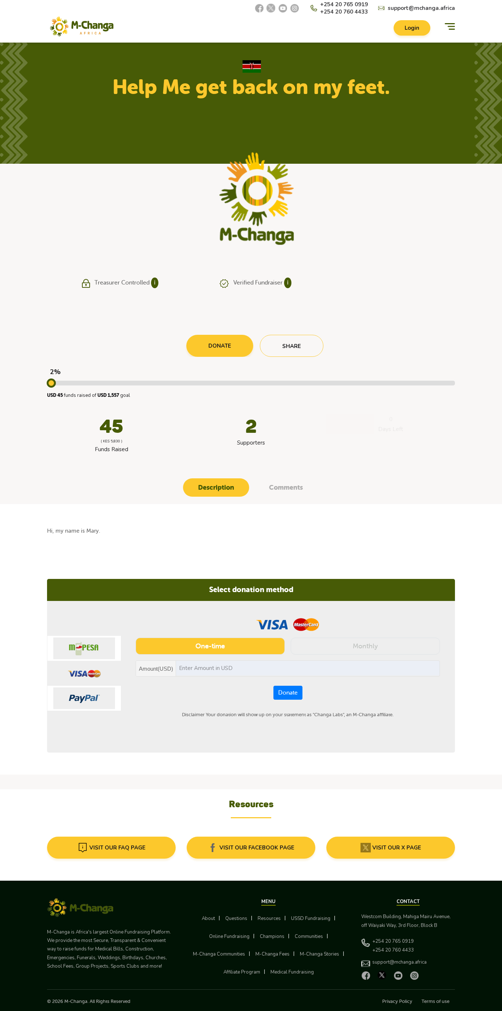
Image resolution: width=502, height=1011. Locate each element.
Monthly (365, 646)
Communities (309, 936)
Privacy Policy (397, 1001)
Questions (236, 918)
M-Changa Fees (272, 954)
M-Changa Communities (219, 954)
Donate (288, 692)
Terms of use (435, 1001)
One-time (210, 646)
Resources (269, 918)
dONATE (219, 345)
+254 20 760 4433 (344, 11)
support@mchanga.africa (421, 8)
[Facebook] (259, 8)
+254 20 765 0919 (344, 4)
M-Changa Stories (319, 954)
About (208, 918)
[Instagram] (294, 8)
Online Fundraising (229, 936)
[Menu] (450, 26)
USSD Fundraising (310, 918)
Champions (272, 936)
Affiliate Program (241, 972)
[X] (270, 8)
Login (412, 28)
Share (291, 346)
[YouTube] (282, 8)
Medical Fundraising (292, 972)
